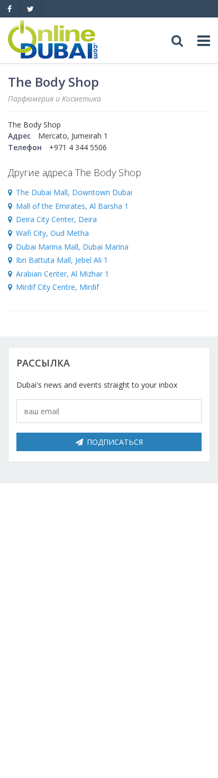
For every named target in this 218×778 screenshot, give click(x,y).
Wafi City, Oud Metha (52, 233)
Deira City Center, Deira (56, 219)
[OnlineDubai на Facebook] (9, 8)
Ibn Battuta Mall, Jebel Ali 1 (62, 260)
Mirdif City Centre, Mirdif (57, 287)
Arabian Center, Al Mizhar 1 (62, 274)
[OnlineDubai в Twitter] (30, 8)
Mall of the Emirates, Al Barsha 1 (72, 206)
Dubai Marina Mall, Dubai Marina (72, 247)
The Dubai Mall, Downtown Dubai (74, 192)
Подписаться (115, 442)
